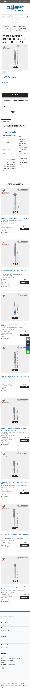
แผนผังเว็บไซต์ (6, 630)
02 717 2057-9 (11, 660)
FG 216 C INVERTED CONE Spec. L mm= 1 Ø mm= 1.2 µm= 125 (14, 587)
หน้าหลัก (7, 26)
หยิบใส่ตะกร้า (24, 229)
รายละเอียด (5, 121)
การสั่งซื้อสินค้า (6, 645)
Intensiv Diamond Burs (18, 26)
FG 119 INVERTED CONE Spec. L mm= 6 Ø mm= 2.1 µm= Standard (14, 535)
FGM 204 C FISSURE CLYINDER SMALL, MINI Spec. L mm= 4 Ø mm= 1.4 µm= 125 (14, 429)
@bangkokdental (11, 664)
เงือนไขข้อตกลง (6, 625)
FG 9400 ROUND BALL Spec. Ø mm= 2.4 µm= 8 (14, 218)
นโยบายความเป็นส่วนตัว (8, 628)
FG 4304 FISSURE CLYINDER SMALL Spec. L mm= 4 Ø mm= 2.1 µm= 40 (14, 483)
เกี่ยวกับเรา (5, 622)
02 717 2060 (10, 662)
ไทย (26, 1)
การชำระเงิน (5, 647)
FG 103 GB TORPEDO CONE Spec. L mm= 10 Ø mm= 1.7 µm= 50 (13, 271)
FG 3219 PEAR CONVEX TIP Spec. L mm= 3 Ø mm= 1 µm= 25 (15, 324)
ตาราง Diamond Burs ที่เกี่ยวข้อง (13, 126)
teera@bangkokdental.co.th (14, 658)
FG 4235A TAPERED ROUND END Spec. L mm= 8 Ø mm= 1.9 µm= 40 (15, 377)
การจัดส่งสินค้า (6, 642)
